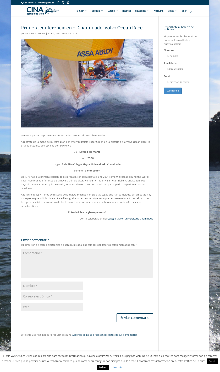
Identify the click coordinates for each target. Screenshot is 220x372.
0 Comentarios (69, 33)
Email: (167, 76)
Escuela (96, 11)
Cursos (111, 11)
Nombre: (169, 50)
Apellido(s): (170, 63)
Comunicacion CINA (35, 33)
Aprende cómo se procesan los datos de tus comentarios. (105, 334)
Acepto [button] (212, 361)
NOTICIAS (158, 11)
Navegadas (140, 11)
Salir (184, 11)
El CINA (80, 11)
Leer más (117, 367)
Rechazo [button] (103, 367)
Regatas (126, 11)
